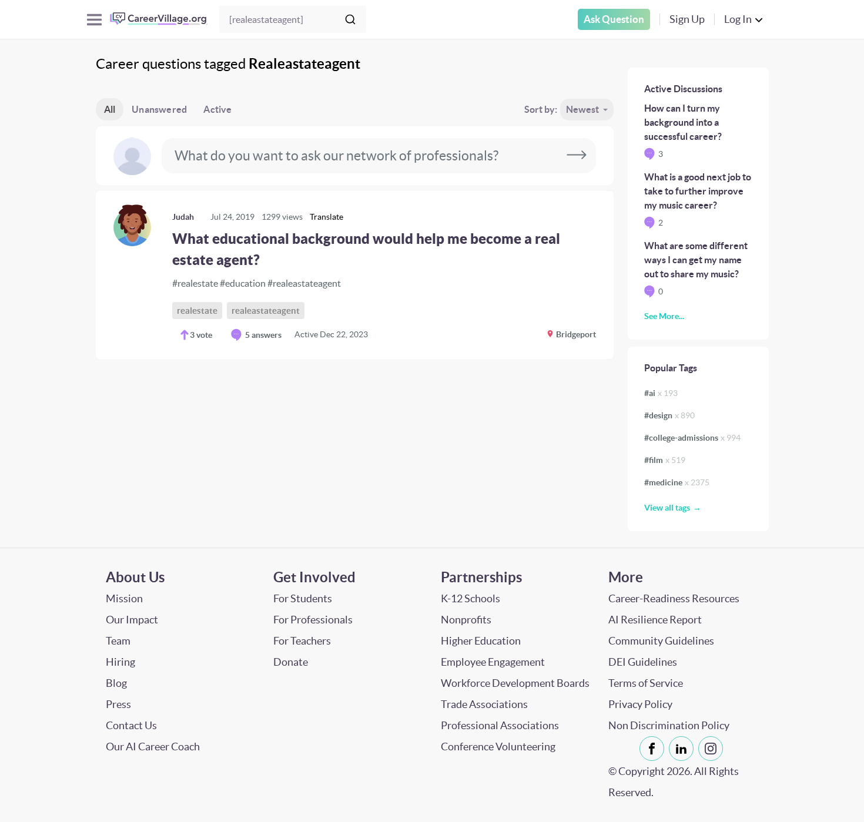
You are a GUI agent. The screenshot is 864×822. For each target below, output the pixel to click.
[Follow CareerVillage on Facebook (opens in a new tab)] (654, 748)
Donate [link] (290, 662)
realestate (197, 311)
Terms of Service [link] (645, 683)
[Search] (350, 19)
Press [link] (118, 704)
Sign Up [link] (687, 19)
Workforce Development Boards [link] (515, 683)
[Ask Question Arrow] (576, 155)
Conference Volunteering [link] (498, 746)
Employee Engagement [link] (493, 662)
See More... (664, 316)
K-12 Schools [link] (470, 598)
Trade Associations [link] (484, 704)
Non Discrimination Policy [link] (668, 725)
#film (664, 460)
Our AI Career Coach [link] (153, 746)
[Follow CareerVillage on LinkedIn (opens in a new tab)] (683, 748)
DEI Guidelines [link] (642, 662)
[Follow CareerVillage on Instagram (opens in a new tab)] (713, 748)
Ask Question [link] (614, 19)
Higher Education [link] (481, 641)
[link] (355, 275)
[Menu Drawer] (94, 20)
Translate (326, 217)
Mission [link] (124, 598)
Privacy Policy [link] (640, 704)
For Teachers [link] (302, 641)
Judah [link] (183, 217)
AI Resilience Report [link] (655, 619)
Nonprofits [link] (466, 619)
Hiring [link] (120, 662)
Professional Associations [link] (500, 725)
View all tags (667, 507)
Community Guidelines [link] (661, 641)
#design (669, 415)
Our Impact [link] (132, 619)
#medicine (676, 482)
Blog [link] (116, 683)
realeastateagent (266, 311)
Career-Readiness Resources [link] (673, 598)
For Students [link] (302, 598)
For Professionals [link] (313, 619)
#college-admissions (692, 437)
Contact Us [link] (131, 725)
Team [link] (118, 641)
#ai (661, 393)
